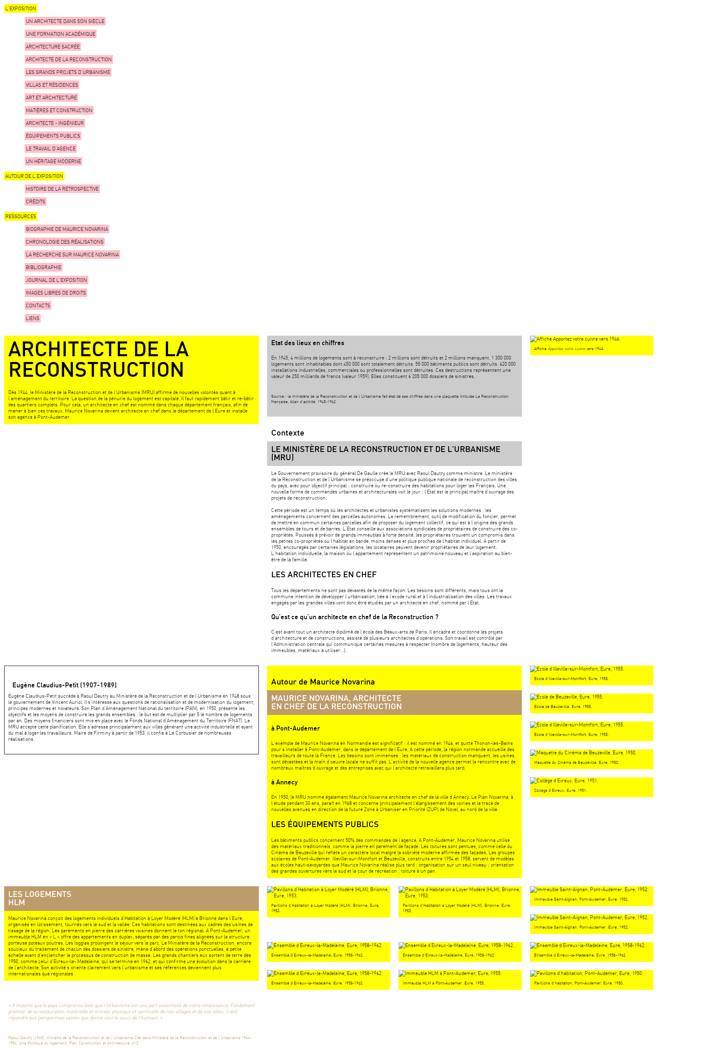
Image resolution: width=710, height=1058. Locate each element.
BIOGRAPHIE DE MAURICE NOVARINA (67, 229)
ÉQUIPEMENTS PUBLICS (53, 136)
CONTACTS (38, 305)
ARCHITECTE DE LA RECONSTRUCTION (69, 59)
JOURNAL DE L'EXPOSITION (56, 280)
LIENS (32, 318)
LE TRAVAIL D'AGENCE (51, 148)
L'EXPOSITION (20, 8)
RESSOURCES (20, 216)
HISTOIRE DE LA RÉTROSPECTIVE (62, 189)
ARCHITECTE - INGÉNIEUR (55, 123)
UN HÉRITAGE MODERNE (53, 161)
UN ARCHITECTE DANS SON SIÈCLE (65, 21)
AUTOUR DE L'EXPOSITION (34, 176)
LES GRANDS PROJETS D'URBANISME (68, 72)
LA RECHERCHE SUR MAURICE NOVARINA (72, 254)
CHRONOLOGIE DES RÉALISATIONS (65, 242)
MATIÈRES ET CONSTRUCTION (59, 110)
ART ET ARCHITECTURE (51, 98)
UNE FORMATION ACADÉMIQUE (60, 34)
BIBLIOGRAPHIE (43, 267)
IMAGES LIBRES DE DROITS (56, 293)
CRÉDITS (35, 201)
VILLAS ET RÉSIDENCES (52, 85)
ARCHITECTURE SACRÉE (53, 47)
